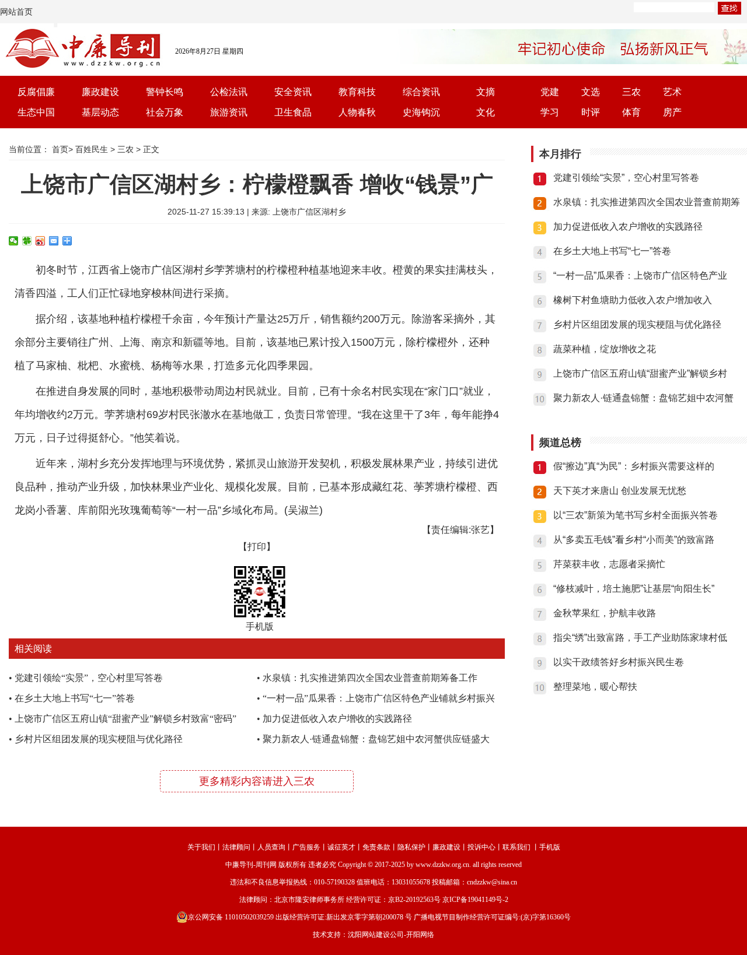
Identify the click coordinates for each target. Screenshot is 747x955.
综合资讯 (421, 92)
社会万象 (164, 112)
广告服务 (306, 847)
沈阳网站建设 (369, 935)
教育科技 (357, 92)
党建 (549, 92)
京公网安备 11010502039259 (231, 917)
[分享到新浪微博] (41, 240)
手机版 (549, 847)
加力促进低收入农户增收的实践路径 (337, 719)
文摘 (485, 92)
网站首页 (16, 11)
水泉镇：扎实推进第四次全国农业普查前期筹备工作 (370, 678)
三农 (631, 92)
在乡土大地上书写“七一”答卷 (75, 698)
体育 (631, 112)
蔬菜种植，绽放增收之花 (604, 349)
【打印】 (256, 547)
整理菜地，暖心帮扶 (595, 686)
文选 (590, 92)
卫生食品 (293, 112)
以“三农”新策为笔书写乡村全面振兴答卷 (635, 515)
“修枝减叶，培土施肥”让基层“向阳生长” (633, 589)
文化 (485, 112)
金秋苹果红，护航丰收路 (604, 613)
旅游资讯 (228, 112)
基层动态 (100, 112)
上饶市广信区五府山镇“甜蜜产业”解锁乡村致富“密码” (125, 719)
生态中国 (36, 112)
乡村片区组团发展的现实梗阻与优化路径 (99, 739)
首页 (60, 149)
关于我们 (201, 847)
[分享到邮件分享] (54, 240)
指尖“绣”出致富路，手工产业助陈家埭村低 (640, 637)
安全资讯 (293, 92)
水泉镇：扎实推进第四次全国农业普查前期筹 (646, 202)
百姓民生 (91, 149)
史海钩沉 (421, 112)
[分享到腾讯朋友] (27, 240)
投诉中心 (481, 847)
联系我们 (516, 847)
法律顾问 (236, 847)
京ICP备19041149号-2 (475, 900)
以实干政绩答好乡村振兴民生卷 (618, 662)
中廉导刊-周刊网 (251, 865)
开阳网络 (420, 935)
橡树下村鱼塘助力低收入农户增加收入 (632, 300)
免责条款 (376, 847)
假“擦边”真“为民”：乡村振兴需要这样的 (633, 466)
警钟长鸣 (164, 92)
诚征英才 (341, 847)
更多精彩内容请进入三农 (257, 781)
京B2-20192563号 (414, 900)
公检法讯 (228, 92)
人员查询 (271, 847)
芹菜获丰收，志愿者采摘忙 (609, 564)
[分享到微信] (14, 240)
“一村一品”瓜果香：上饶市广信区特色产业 (640, 275)
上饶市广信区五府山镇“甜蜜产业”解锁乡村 (640, 373)
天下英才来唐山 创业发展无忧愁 (619, 491)
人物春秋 (357, 112)
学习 (549, 112)
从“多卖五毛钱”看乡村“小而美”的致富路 (633, 540)
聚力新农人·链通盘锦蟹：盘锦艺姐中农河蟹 (643, 398)
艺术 (672, 92)
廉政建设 (100, 92)
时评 (590, 112)
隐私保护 (411, 847)
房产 (672, 112)
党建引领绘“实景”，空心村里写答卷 (89, 678)
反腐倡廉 (36, 92)
